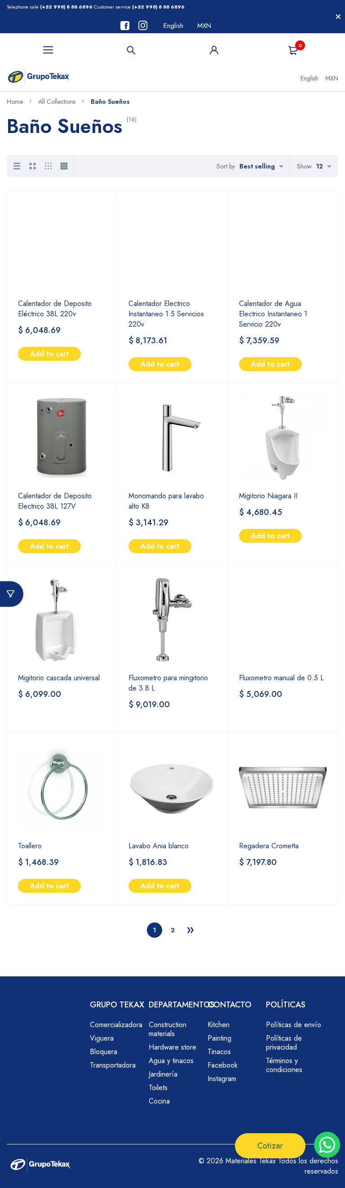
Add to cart (49, 354)
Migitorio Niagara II (268, 496)
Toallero (30, 846)
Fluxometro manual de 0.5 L (281, 678)
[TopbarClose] (338, 16)
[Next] (190, 930)
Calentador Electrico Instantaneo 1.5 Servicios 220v (166, 313)
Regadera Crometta (269, 846)
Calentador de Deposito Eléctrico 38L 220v (55, 308)
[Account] (214, 50)
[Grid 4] (64, 166)
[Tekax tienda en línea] (39, 78)
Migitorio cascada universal (59, 678)
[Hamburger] (48, 50)
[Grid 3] (48, 166)
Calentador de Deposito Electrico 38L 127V (55, 501)
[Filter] (11, 594)
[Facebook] (124, 25)
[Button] (131, 50)
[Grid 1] (16, 166)
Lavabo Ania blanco (158, 846)
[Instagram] (142, 25)
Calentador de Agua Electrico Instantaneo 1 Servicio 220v (273, 313)
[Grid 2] (32, 166)
